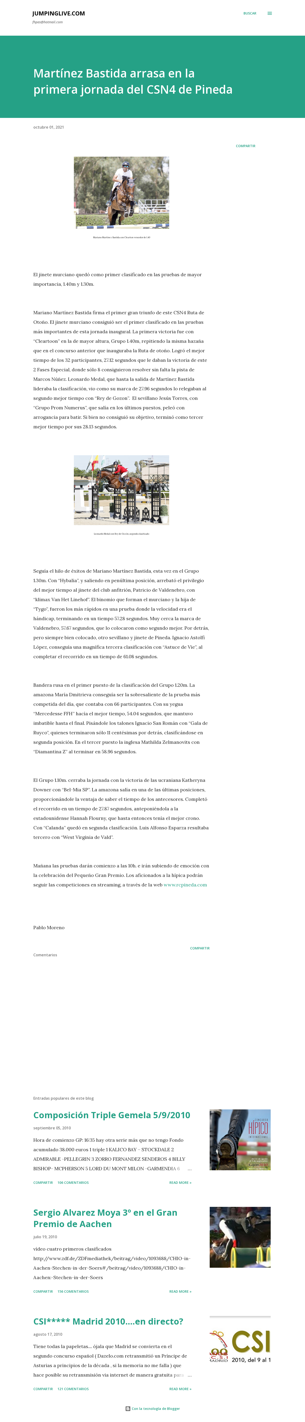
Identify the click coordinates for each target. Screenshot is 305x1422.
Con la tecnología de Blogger (155, 1408)
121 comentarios (73, 1389)
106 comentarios (73, 1182)
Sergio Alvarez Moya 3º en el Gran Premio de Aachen (105, 1218)
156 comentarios (73, 1291)
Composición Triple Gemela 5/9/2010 (111, 1115)
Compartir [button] (245, 146)
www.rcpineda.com (185, 885)
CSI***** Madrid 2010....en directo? (108, 1321)
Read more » (180, 1182)
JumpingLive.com (58, 13)
